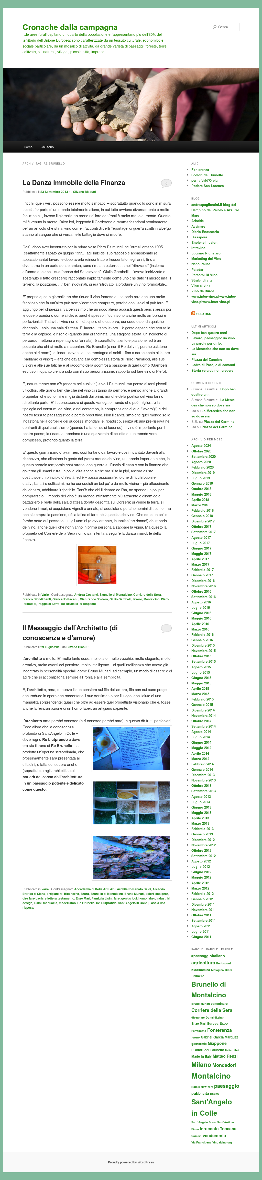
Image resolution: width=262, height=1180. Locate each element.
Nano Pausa (200, 263)
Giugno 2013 (201, 807)
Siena (195, 1129)
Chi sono (47, 146)
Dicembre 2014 (203, 710)
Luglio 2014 (200, 736)
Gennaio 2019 (202, 483)
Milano (201, 1064)
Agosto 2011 (201, 926)
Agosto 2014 (201, 731)
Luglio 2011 (200, 931)
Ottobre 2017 (201, 526)
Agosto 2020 (201, 461)
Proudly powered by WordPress (131, 1162)
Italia (228, 1050)
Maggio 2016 (201, 618)
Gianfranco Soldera (94, 599)
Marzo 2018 (200, 505)
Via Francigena (201, 1142)
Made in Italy (201, 1056)
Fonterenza (200, 169)
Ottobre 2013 (201, 785)
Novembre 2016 (203, 585)
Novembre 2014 (203, 715)
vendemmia (214, 1135)
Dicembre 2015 (203, 645)
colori (150, 893)
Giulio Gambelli (120, 599)
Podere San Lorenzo (207, 185)
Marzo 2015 (200, 693)
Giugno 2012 (201, 871)
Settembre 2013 (203, 790)
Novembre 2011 (203, 909)
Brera (85, 893)
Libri (236, 1050)
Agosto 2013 (201, 796)
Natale (195, 1087)
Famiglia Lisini (102, 898)
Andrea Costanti (86, 594)
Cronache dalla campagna (70, 26)
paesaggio (226, 1085)
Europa (213, 1023)
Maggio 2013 (201, 812)
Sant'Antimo (225, 1122)
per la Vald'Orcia (204, 180)
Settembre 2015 (203, 661)
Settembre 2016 (203, 596)
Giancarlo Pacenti (65, 599)
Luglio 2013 (200, 801)
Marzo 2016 (200, 629)
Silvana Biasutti (84, 191)
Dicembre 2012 (203, 839)
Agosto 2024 (201, 445)
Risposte (88, 603)
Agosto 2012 (201, 861)
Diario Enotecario (205, 231)
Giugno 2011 (201, 936)
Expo (224, 1023)
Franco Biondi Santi (37, 599)
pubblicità (200, 1093)
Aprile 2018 (200, 499)
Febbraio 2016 (202, 634)
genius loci (129, 898)
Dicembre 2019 (203, 472)
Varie (45, 594)
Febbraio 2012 (202, 893)
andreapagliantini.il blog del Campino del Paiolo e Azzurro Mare (215, 210)
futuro (195, 1037)
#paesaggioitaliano (208, 955)
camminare (219, 1003)
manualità (50, 903)
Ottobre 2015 (201, 655)
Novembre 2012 (203, 845)
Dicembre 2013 (203, 774)
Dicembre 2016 (203, 580)
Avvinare (198, 226)
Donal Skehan (215, 1017)
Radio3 (215, 1093)
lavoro (137, 599)
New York (207, 1087)
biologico (217, 970)
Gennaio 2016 (202, 639)
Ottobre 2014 (201, 720)
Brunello (197, 976)
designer (161, 893)
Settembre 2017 (203, 531)
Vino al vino (201, 285)
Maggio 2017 (201, 553)
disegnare (198, 1017)
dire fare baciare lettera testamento (48, 898)
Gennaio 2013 (202, 834)
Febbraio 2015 (202, 699)
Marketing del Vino (206, 258)
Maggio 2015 (201, 683)
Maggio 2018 (201, 494)
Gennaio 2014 (202, 769)
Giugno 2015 (201, 677)
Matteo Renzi (225, 1056)
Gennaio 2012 (202, 898)
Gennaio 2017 (202, 575)
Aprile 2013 (200, 817)
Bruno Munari (134, 893)
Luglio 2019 (200, 477)
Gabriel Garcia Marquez (219, 1037)
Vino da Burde (202, 290)
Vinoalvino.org (222, 1142)
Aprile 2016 (200, 623)
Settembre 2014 (203, 726)
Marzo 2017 (200, 564)
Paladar (197, 269)
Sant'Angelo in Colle (132, 903)
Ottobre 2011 (201, 915)
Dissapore (199, 237)
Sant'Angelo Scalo (203, 1122)
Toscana (228, 1128)
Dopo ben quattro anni (209, 332)
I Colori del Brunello (207, 1049)
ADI (112, 889)
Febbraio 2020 (202, 467)
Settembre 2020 (203, 456)
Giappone (217, 1043)
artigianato (54, 893)
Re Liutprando (106, 903)
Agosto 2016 (201, 602)
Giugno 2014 (201, 742)
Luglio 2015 (200, 672)
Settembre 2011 (203, 920)
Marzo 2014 (200, 758)
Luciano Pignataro (206, 253)
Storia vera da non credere (212, 370)
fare (117, 898)
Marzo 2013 (200, 823)
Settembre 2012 (203, 855)
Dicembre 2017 (203, 521)
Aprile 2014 (200, 753)
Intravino (198, 247)
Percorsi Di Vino (204, 274)
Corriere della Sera (147, 594)
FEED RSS (203, 313)
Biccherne (71, 893)
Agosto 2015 (201, 666)
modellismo (67, 903)
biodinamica (200, 969)
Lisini (37, 903)
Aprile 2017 (200, 558)
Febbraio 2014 (202, 764)
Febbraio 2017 (202, 569)
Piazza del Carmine (206, 359)
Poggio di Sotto (48, 603)
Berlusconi (223, 963)
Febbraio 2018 (202, 510)
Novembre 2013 (203, 780)
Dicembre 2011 (203, 904)
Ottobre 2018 (201, 488)
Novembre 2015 (203, 650)
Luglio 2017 (200, 542)
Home (28, 146)
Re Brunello (69, 603)
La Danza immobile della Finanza (74, 182)
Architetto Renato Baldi (134, 889)
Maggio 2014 (201, 747)
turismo (196, 1136)
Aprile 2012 (200, 882)
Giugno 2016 (201, 612)
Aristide (197, 220)
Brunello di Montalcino (116, 594)
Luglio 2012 (200, 866)
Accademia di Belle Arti (91, 889)
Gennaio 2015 (202, 704)
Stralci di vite (201, 280)
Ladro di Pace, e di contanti (213, 364)
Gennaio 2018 (202, 515)
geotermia (199, 1043)
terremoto (209, 1128)
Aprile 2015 (200, 688)
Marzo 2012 (200, 888)
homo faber (146, 898)
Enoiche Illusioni (205, 242)
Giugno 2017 (201, 548)
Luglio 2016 (200, 607)
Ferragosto (198, 1031)
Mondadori (224, 1064)
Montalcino (151, 599)
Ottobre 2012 (201, 850)
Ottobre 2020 (201, 451)
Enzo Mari (83, 898)
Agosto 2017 (201, 537)
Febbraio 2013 (202, 828)
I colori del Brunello (207, 174)
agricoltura (203, 962)
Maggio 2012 (201, 877)
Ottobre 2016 (201, 591)
